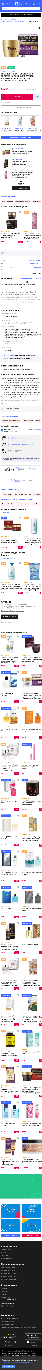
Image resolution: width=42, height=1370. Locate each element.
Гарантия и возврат (11, 409)
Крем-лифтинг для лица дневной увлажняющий (10, 235)
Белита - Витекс (35, 260)
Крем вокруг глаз (21, 494)
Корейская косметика (22, 201)
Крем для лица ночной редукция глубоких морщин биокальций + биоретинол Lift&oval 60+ (31, 1091)
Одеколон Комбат (30, 944)
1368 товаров (20, 467)
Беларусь (37, 267)
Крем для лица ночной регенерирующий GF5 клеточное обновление (12, 540)
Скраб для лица (7, 201)
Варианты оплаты (8, 1270)
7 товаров (32, 467)
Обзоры (4, 1291)
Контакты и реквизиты (9, 1318)
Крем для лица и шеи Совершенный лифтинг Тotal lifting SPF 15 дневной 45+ (10, 661)
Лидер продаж (6, 1258)
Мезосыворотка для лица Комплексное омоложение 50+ (8, 1019)
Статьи (3, 1294)
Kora (12, 504)
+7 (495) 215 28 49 (9, 1299)
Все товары (5, 512)
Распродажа (5, 1249)
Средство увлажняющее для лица (12, 21)
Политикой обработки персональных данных (16, 1362)
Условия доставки (10, 1235)
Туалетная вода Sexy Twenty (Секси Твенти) (31, 1124)
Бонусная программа (9, 1279)
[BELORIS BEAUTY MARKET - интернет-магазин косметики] (21, 3)
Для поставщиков (7, 1324)
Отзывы (4, 1288)
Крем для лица (33, 21)
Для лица (11, 19)
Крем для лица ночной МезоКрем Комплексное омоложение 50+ (31, 839)
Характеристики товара (13, 253)
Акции (3, 1252)
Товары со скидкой (31, 1235)
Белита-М (5, 504)
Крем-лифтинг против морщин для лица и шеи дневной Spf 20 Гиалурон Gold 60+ (10, 1091)
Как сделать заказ (8, 1267)
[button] (17, 97)
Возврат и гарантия (8, 1276)
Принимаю (8, 1367)
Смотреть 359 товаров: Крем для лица (21, 15)
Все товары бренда (8, 558)
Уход (2, 19)
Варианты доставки (8, 1273)
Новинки (4, 1255)
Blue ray (6, 908)
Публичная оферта (8, 1321)
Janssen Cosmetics (23, 504)
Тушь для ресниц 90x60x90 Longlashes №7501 (31, 767)
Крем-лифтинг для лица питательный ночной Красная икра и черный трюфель (31, 984)
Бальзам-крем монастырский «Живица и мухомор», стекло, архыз (9, 1054)
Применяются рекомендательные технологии (18, 1327)
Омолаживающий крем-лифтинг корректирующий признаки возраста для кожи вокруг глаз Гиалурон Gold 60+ (10, 1165)
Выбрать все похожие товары (21, 137)
